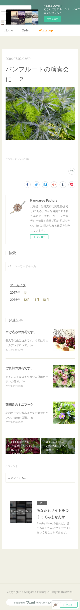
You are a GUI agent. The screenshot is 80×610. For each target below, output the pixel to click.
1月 (25, 292)
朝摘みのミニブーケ (20, 404)
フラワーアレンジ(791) (17, 159)
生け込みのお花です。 (21, 332)
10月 (45, 299)
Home (8, 30)
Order (26, 30)
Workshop (46, 30)
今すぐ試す (52, 18)
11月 (36, 299)
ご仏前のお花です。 (20, 368)
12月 (27, 299)
